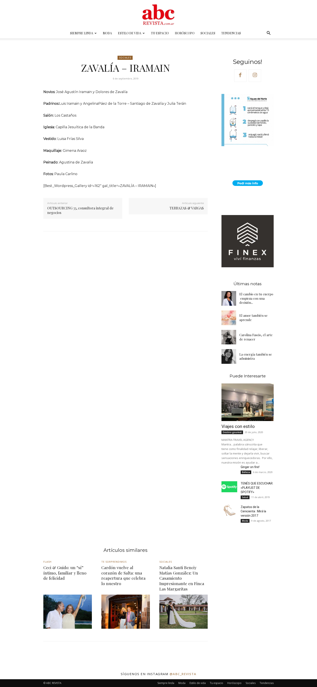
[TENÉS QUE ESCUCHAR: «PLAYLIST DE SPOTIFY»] (229, 486)
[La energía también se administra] (228, 356)
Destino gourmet (232, 432)
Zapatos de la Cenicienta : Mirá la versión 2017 (253, 511)
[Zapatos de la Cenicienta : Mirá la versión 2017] (229, 510)
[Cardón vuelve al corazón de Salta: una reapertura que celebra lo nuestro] (125, 611)
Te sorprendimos (114, 561)
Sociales (208, 33)
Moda (107, 33)
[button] (268, 34)
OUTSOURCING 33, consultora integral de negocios (80, 210)
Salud (245, 497)
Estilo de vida (129, 33)
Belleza (246, 472)
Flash (47, 561)
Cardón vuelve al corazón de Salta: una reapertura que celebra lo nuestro (123, 575)
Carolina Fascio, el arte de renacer (256, 337)
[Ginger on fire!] (229, 470)
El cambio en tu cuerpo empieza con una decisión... (256, 298)
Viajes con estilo (238, 426)
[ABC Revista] (158, 14)
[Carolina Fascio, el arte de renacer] (228, 337)
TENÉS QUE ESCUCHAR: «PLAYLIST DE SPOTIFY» (257, 488)
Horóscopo (185, 33)
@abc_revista (182, 674)
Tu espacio (160, 33)
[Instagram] (255, 75)
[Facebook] (240, 75)
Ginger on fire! (250, 467)
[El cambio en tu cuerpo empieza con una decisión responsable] (228, 298)
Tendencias (231, 33)
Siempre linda (81, 33)
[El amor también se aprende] (228, 317)
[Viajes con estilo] (247, 402)
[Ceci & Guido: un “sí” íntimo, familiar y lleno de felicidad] (67, 611)
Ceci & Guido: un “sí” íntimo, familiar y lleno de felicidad (64, 573)
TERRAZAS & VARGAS (186, 208)
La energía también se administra (255, 356)
